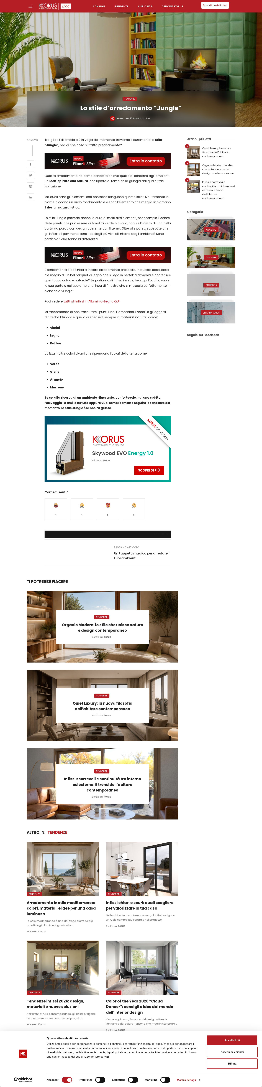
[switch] (100, 1080)
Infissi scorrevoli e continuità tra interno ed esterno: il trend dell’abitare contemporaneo (102, 784)
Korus (120, 118)
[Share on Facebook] (30, 165)
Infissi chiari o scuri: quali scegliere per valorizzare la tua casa (139, 905)
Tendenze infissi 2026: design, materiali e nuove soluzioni (55, 1004)
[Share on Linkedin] (30, 198)
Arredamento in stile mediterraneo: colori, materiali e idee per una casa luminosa (61, 908)
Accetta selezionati (232, 1051)
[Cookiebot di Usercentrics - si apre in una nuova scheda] (23, 1080)
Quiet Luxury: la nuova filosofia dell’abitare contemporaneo (102, 706)
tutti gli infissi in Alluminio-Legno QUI (91, 301)
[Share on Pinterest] (30, 186)
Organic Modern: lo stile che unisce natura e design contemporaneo (102, 627)
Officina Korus (172, 6)
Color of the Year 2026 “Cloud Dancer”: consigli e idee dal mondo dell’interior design (139, 1007)
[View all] (211, 229)
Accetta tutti (232, 1040)
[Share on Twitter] (30, 176)
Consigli (99, 6)
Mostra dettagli (186, 1079)
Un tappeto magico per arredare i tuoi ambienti (141, 555)
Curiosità (145, 6)
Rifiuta (232, 1063)
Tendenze (122, 6)
